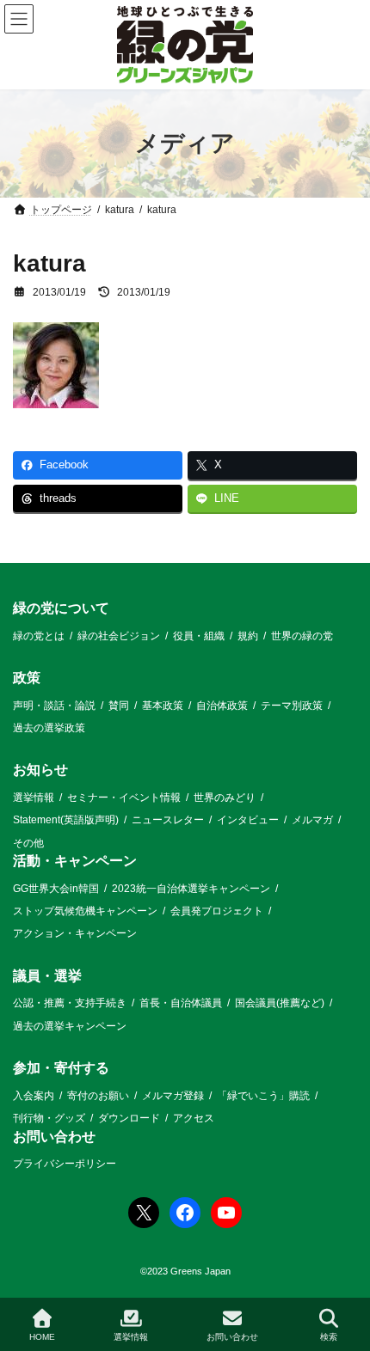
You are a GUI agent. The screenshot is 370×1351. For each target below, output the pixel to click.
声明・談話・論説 (54, 706)
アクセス (193, 1118)
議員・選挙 (47, 976)
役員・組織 (199, 636)
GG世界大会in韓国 (56, 889)
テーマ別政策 (292, 706)
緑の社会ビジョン (118, 636)
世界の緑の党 (302, 636)
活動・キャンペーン (75, 860)
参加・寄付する (61, 1068)
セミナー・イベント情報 (124, 798)
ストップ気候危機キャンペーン (85, 911)
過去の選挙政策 (49, 728)
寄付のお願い (98, 1096)
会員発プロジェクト (216, 911)
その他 (28, 843)
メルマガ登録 (173, 1096)
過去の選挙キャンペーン (69, 1026)
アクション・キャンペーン (75, 934)
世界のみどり (225, 798)
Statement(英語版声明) (66, 820)
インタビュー (248, 820)
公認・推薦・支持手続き (69, 1004)
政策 (26, 677)
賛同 (118, 706)
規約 (247, 636)
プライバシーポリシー (64, 1164)
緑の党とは (39, 636)
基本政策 (162, 706)
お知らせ (40, 770)
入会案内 (33, 1096)
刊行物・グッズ (49, 1118)
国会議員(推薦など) (279, 1004)
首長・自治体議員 (180, 1004)
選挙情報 (33, 798)
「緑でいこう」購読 (263, 1096)
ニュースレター (168, 820)
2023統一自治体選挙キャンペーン (191, 889)
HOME (42, 1337)
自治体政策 (222, 706)
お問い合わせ (54, 1136)
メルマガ (312, 820)
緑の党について (61, 608)
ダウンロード (129, 1118)
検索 (328, 1337)
